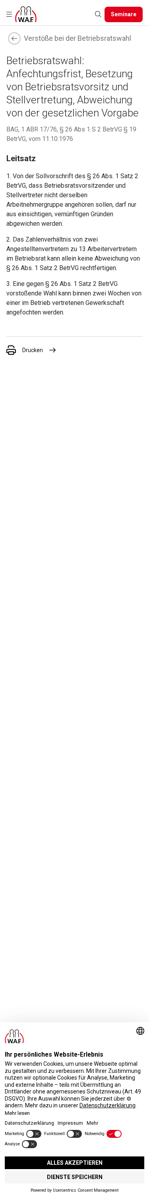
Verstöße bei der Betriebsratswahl (77, 38)
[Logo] (26, 14)
